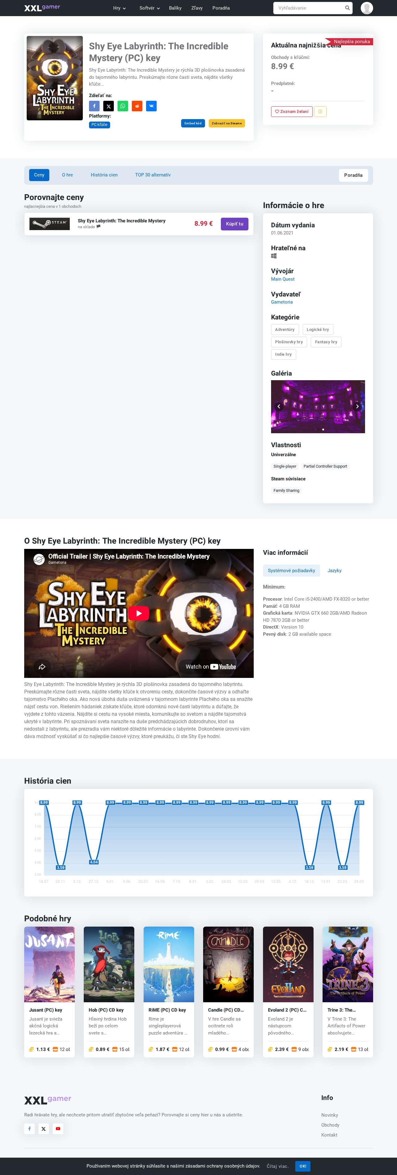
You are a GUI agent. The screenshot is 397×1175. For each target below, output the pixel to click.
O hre (67, 175)
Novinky (329, 1115)
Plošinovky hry (289, 342)
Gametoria (281, 302)
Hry (116, 8)
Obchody (330, 1125)
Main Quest (282, 279)
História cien (104, 175)
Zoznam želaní (293, 111)
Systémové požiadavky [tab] (291, 570)
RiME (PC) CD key (167, 1010)
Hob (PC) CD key (106, 1010)
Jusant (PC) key (45, 1010)
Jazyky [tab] (334, 570)
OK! (303, 1166)
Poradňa (221, 8)
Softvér (147, 8)
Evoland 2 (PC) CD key (287, 1010)
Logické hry (318, 329)
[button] (367, 8)
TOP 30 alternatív (153, 175)
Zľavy (197, 8)
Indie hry (283, 354)
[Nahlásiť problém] (320, 111)
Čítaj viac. (278, 1166)
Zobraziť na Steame (227, 123)
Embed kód (193, 123)
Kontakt (329, 1135)
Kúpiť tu (234, 224)
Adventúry (285, 329)
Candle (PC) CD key (224, 1010)
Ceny (39, 175)
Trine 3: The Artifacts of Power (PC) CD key (347, 1010)
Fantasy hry (326, 342)
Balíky (175, 8)
